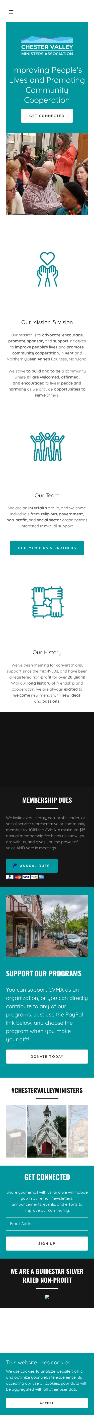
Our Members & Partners (47, 548)
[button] (11, 12)
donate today (47, 1056)
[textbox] (47, 1224)
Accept (47, 1403)
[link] (47, 46)
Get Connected (47, 116)
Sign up (46, 1243)
